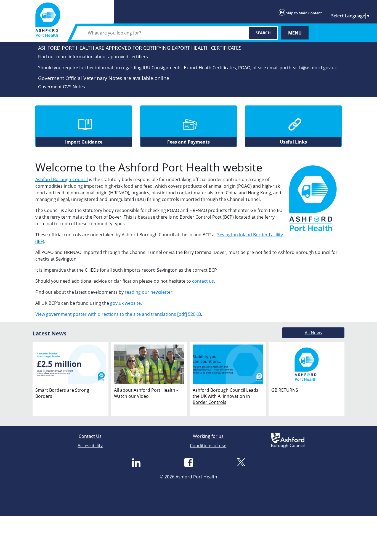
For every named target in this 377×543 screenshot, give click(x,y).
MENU (295, 33)
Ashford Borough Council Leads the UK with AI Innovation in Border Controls (225, 396)
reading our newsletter (148, 292)
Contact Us (90, 436)
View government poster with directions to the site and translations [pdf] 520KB (118, 314)
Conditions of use (208, 446)
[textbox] (163, 33)
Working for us (208, 436)
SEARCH (263, 32)
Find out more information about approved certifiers (93, 57)
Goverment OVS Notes (61, 87)
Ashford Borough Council (61, 179)
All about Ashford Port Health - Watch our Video (146, 393)
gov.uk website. (126, 303)
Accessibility (90, 446)
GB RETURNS (284, 390)
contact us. (203, 281)
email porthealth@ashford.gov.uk (302, 68)
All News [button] (313, 333)
